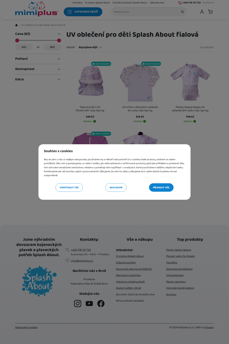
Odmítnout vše (69, 188)
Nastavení (116, 188)
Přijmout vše (161, 188)
